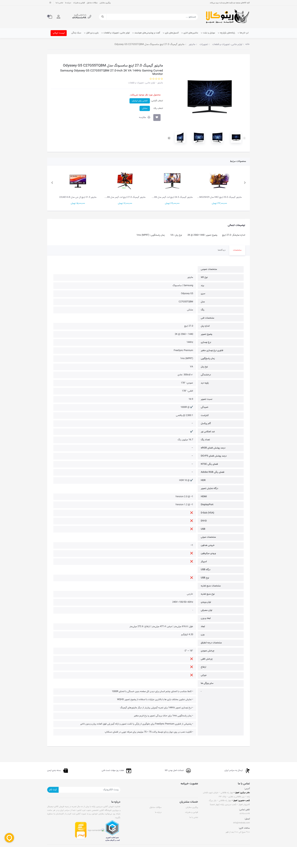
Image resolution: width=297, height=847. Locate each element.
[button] (58, 17)
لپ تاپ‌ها (244, 33)
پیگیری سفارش (105, 2)
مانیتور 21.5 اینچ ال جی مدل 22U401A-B (125, 197)
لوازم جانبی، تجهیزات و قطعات (116, 33)
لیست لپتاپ (59, 33)
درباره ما (68, 2)
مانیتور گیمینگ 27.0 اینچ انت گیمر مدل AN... (172, 197)
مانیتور (160, 83)
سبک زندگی (76, 33)
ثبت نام (53, 790)
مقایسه (143, 117)
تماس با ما (59, 2)
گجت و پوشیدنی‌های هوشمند (147, 33)
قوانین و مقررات (79, 2)
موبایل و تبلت (209, 33)
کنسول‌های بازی (172, 33)
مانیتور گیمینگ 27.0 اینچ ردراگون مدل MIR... (78, 197)
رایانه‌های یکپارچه (227, 33)
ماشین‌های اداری (190, 33)
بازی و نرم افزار (92, 33)
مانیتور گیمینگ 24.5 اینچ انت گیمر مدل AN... (219, 197)
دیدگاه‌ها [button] (222, 250)
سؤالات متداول (92, 2)
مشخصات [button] (237, 250)
